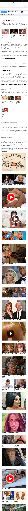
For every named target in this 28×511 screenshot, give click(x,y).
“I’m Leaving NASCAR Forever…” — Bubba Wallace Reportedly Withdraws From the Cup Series (17, 12)
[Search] (24, 6)
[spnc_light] (26, 6)
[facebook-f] (22, 0)
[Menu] (1, 6)
